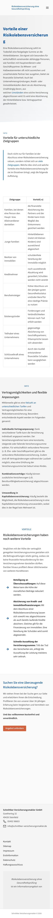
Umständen (17, 92)
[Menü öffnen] (47, 7)
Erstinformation (10, 855)
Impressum (8, 850)
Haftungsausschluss (13, 864)
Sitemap (7, 846)
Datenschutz (9, 860)
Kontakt (7, 841)
